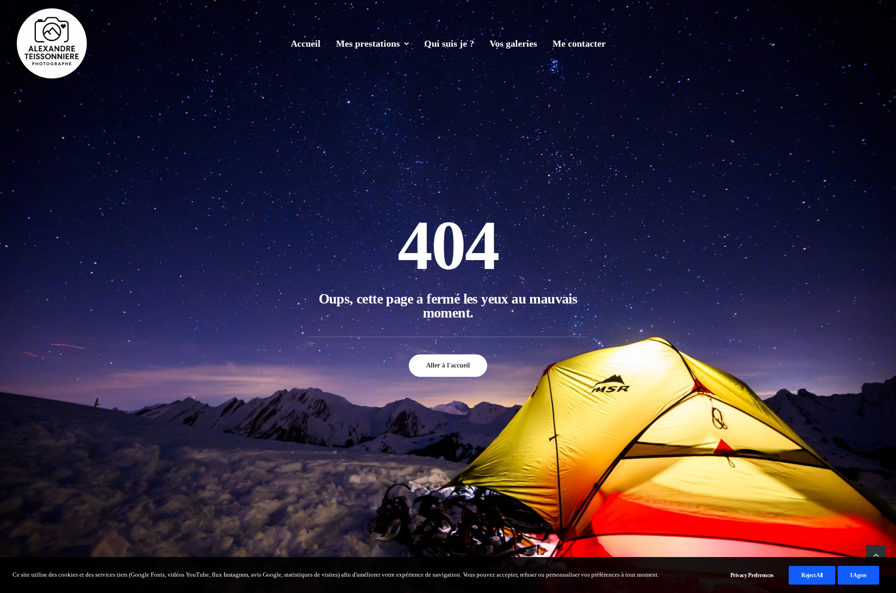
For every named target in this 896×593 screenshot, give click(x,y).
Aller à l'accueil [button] (448, 365)
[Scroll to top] (876, 554)
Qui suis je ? (449, 43)
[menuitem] (305, 43)
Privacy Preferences (752, 575)
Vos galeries (513, 43)
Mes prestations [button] (368, 43)
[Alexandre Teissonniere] (52, 43)
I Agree (858, 575)
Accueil (306, 43)
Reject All (812, 575)
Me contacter (579, 43)
